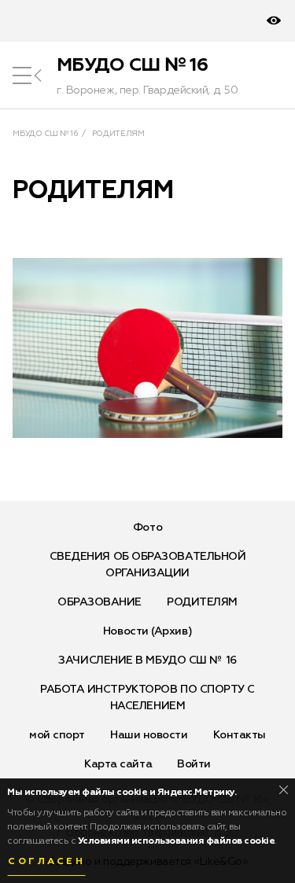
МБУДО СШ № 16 (132, 65)
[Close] (283, 790)
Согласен (46, 861)
